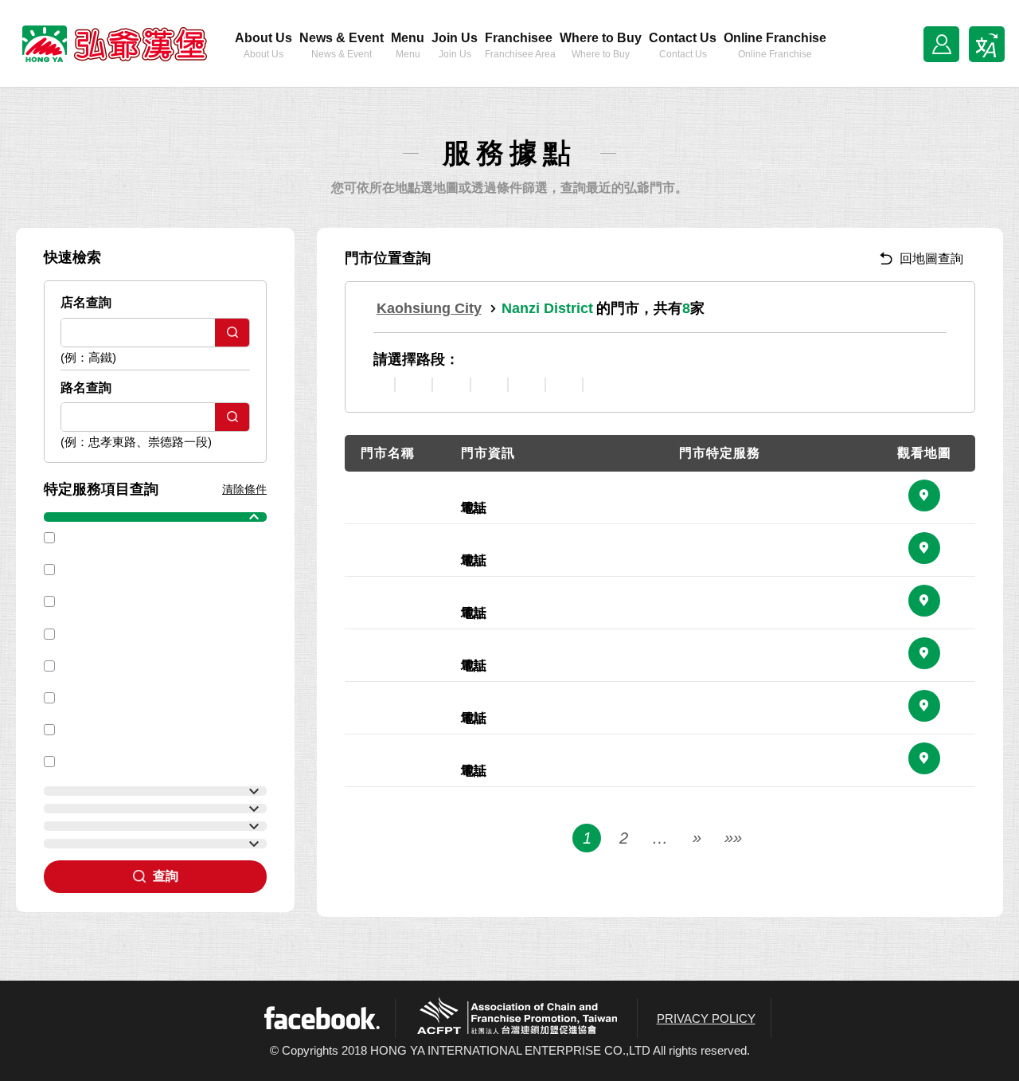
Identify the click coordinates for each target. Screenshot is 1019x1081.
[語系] (987, 44)
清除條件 (244, 489)
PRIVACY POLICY (706, 1018)
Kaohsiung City (429, 308)
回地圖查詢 (931, 258)
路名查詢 (86, 387)
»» (733, 838)
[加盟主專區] (941, 44)
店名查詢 (86, 302)
